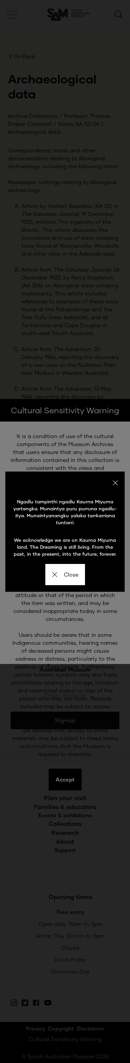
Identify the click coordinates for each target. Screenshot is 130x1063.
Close (71, 574)
